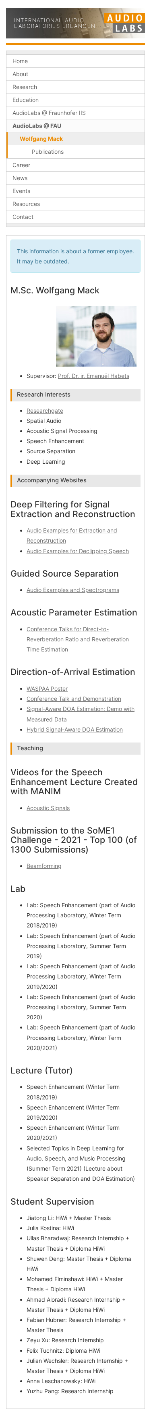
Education (25, 99)
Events (21, 190)
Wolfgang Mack (41, 138)
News (19, 177)
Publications (48, 151)
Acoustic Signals (48, 807)
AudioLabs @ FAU (36, 125)
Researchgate (45, 410)
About (20, 73)
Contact (22, 216)
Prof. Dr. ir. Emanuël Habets (93, 375)
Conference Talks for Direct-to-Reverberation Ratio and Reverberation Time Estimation (78, 639)
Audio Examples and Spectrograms (73, 589)
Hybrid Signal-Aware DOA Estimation (75, 729)
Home (20, 60)
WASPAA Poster (47, 688)
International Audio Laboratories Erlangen (55, 23)
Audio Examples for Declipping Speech (78, 550)
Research (24, 86)
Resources (26, 203)
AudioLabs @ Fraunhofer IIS (49, 112)
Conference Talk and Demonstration (74, 698)
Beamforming (44, 865)
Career (21, 164)
